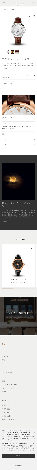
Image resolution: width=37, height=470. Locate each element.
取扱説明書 (5, 412)
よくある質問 (6, 416)
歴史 (3, 381)
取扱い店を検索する (9, 83)
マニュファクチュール (9, 384)
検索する (18, 318)
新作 (3, 360)
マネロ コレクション (9, 9)
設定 (18, 460)
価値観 (4, 392)
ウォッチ (5, 356)
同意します (18, 455)
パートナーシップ (8, 388)
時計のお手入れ (7, 409)
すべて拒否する (18, 465)
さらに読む (4, 68)
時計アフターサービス (9, 405)
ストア (4, 364)
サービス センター (8, 419)
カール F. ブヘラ (7, 377)
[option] (18, 31)
